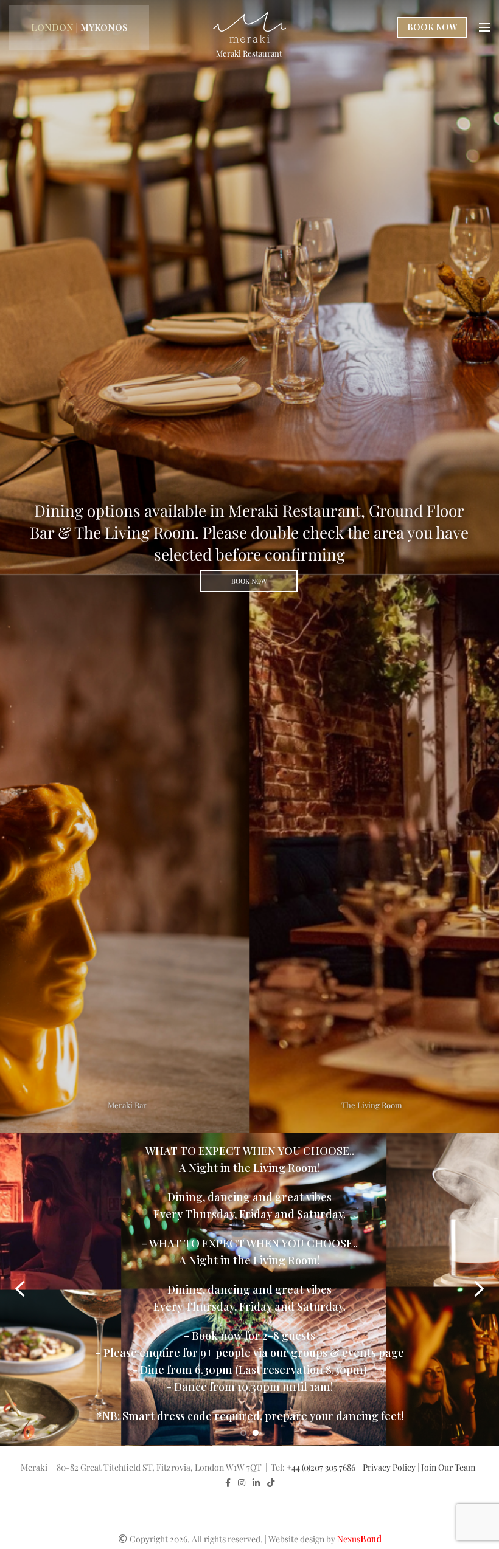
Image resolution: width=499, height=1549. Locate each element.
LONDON (52, 27)
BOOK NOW (432, 27)
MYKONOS (104, 27)
